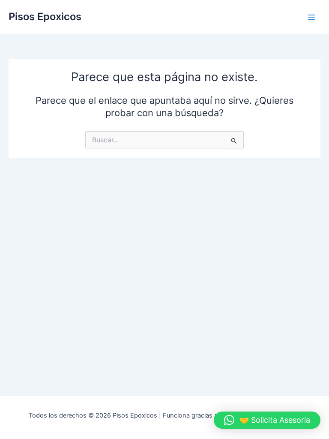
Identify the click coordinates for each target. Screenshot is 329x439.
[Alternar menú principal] (311, 17)
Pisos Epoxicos (45, 16)
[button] (267, 420)
